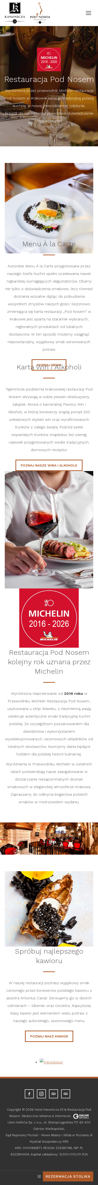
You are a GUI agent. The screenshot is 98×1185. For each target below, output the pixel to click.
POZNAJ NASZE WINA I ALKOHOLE (49, 465)
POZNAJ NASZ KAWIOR (49, 1036)
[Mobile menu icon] (88, 13)
